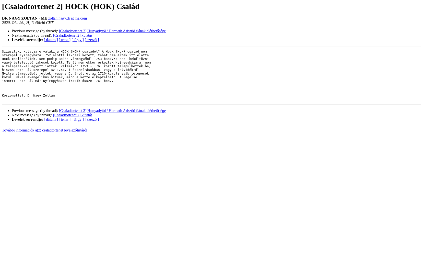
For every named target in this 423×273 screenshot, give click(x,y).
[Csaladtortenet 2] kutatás (72, 35)
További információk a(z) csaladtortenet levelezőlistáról (44, 130)
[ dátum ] (51, 40)
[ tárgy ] (77, 40)
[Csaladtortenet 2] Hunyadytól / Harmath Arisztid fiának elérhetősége (112, 31)
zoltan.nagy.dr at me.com (67, 18)
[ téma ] (64, 40)
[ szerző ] (92, 40)
